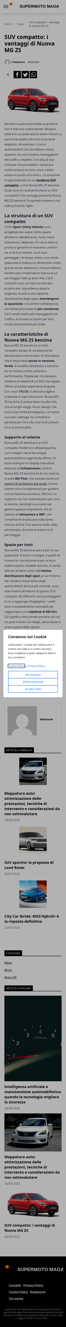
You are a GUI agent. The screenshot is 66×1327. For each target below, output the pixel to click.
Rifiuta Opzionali (33, 682)
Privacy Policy (36, 666)
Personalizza (33, 674)
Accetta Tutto (33, 689)
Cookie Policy (16, 666)
